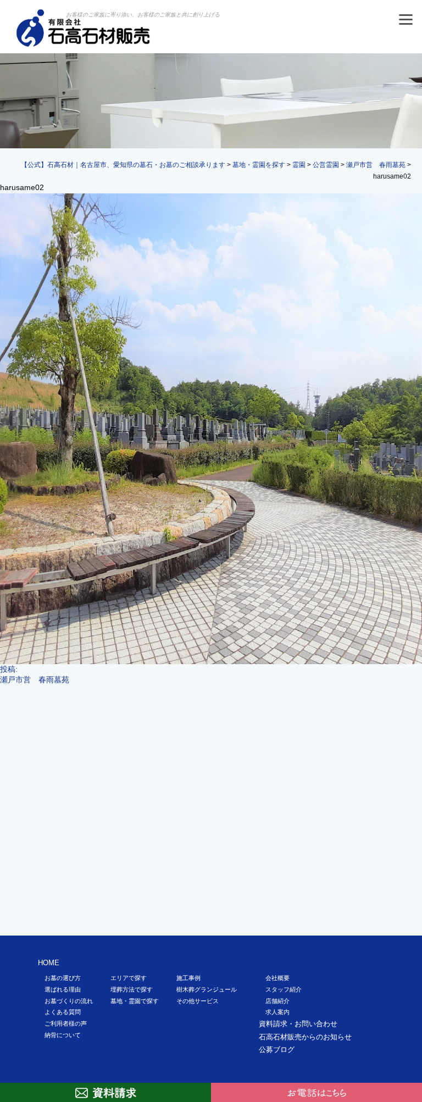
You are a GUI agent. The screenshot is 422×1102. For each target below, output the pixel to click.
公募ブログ (277, 1049)
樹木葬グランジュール (206, 989)
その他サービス (197, 1001)
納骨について (63, 1035)
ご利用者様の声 (66, 1023)
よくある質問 (63, 1012)
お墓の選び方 (63, 978)
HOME (48, 963)
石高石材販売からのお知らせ (305, 1037)
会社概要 (277, 978)
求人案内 (277, 1012)
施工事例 (188, 978)
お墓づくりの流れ (69, 1001)
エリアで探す (128, 978)
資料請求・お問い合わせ (298, 1024)
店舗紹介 (277, 1001)
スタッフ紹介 (283, 989)
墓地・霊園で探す (134, 1001)
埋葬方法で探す (131, 989)
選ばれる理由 (63, 989)
